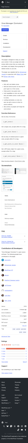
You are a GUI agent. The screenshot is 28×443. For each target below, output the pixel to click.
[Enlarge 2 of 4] (24, 170)
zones (24, 332)
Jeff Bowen (8, 285)
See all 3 (24, 325)
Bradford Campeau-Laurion (12, 280)
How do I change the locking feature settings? (8, 242)
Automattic (6, 25)
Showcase (18, 382)
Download (5, 29)
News (3, 385)
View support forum (6, 373)
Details (5, 35)
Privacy (3, 390)
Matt (3, 410)
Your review (4, 362)
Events (17, 397)
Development (6, 47)
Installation (6, 43)
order (14, 329)
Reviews (5, 39)
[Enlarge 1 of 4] (11, 170)
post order (23, 329)
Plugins (17, 387)
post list (18, 329)
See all (25, 362)
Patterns (17, 390)
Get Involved (18, 395)
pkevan (7, 275)
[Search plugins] (17, 17)
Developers (4, 400)
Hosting (3, 387)
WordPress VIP (9, 270)
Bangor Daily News (9, 76)
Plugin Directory (5, 6)
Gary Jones (8, 300)
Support (5, 51)
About (3, 382)
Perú (6, 422)
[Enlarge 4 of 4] (24, 195)
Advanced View (5, 336)
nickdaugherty (8, 290)
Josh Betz (7, 295)
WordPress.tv (5, 403)
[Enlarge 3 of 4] (11, 177)
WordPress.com (6, 408)
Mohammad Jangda (10, 265)
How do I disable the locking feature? (6, 236)
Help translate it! (14, 12)
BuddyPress (5, 416)
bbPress (4, 413)
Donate (17, 400)
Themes (17, 385)
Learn (3, 395)
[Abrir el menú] (25, 2)
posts (20, 332)
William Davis (20, 74)
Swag (17, 403)
